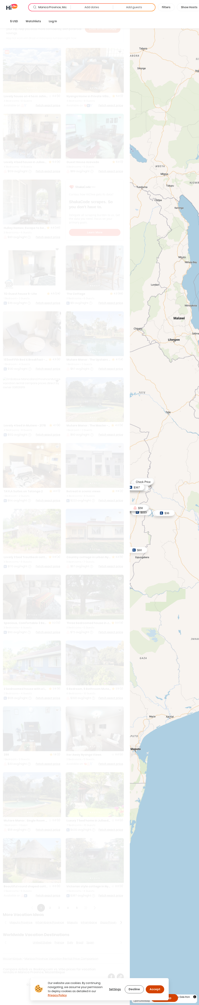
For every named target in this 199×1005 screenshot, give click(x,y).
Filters (166, 7)
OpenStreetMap (141, 1000)
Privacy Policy (57, 995)
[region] (164, 509)
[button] (14, 21)
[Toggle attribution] (194, 996)
